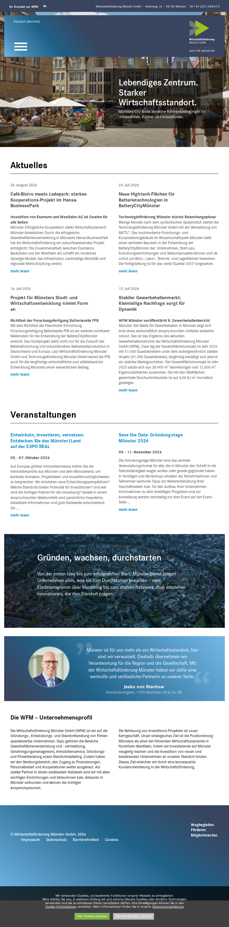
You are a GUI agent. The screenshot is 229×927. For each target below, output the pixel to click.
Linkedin (45, 5)
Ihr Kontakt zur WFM (23, 6)
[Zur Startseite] (201, 36)
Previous (7, 14)
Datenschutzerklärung (168, 906)
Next (216, 14)
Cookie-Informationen (60, 906)
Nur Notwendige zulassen (134, 916)
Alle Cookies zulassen (92, 916)
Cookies (111, 839)
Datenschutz (56, 839)
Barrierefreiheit (86, 839)
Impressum (30, 839)
